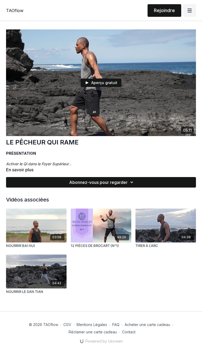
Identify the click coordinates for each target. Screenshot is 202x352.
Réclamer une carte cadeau (93, 332)
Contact (128, 332)
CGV (67, 324)
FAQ (115, 324)
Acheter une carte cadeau (147, 324)
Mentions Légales (92, 324)
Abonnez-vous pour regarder (98, 182)
